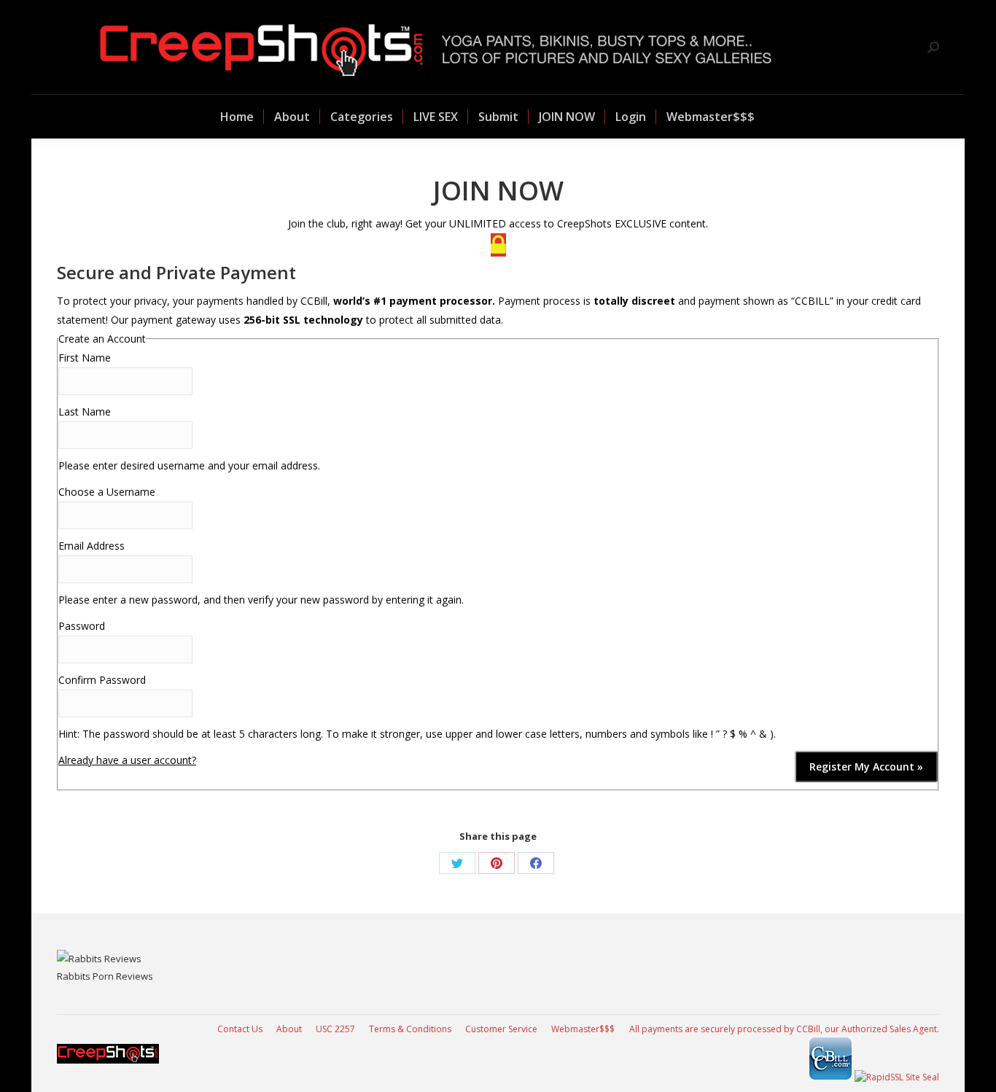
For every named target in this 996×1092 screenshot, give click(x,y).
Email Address (91, 546)
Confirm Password (102, 680)
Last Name (84, 411)
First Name (84, 357)
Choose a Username (106, 492)
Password (81, 626)
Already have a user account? (127, 760)
